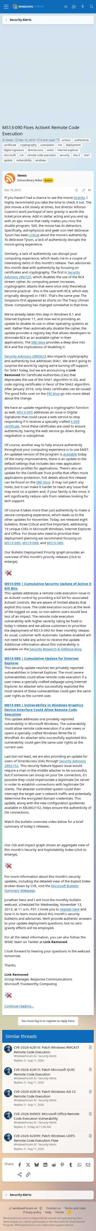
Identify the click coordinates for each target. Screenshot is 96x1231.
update (8, 160)
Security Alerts (47, 1056)
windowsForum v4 (25, 1208)
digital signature (14, 150)
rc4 (21, 155)
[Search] (91, 7)
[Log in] (65, 7)
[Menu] (6, 6)
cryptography (28, 145)
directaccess (35, 150)
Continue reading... (19, 1006)
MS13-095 (25, 412)
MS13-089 (55, 543)
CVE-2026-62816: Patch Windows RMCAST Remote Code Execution (46, 1049)
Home (59, 1212)
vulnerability (23, 160)
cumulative (47, 145)
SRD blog (38, 342)
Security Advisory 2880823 (25, 356)
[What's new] (82, 7)
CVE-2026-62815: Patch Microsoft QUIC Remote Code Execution (44, 1071)
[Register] (74, 7)
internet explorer (67, 150)
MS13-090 (12, 543)
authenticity (81, 140)
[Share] (76, 190)
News (9, 140)
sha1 (87, 155)
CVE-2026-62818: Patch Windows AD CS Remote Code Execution (45, 1094)
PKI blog (53, 393)
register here (69, 909)
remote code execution (41, 155)
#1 (90, 190)
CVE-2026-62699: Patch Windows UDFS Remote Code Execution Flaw (44, 1138)
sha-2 (76, 155)
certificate (10, 145)
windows (40, 160)
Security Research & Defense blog (55, 649)
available (70, 454)
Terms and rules (75, 1208)
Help (48, 1212)
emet (50, 150)
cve (60, 145)
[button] (41, 1208)
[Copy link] (84, 190)
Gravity (79, 197)
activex (66, 140)
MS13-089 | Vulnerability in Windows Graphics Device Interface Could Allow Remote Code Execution (43, 709)
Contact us (53, 1208)
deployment (73, 145)
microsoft (10, 155)
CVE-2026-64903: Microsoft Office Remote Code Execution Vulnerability (46, 1116)
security (64, 155)
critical (34, 235)
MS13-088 (30, 543)
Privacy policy (32, 1212)
